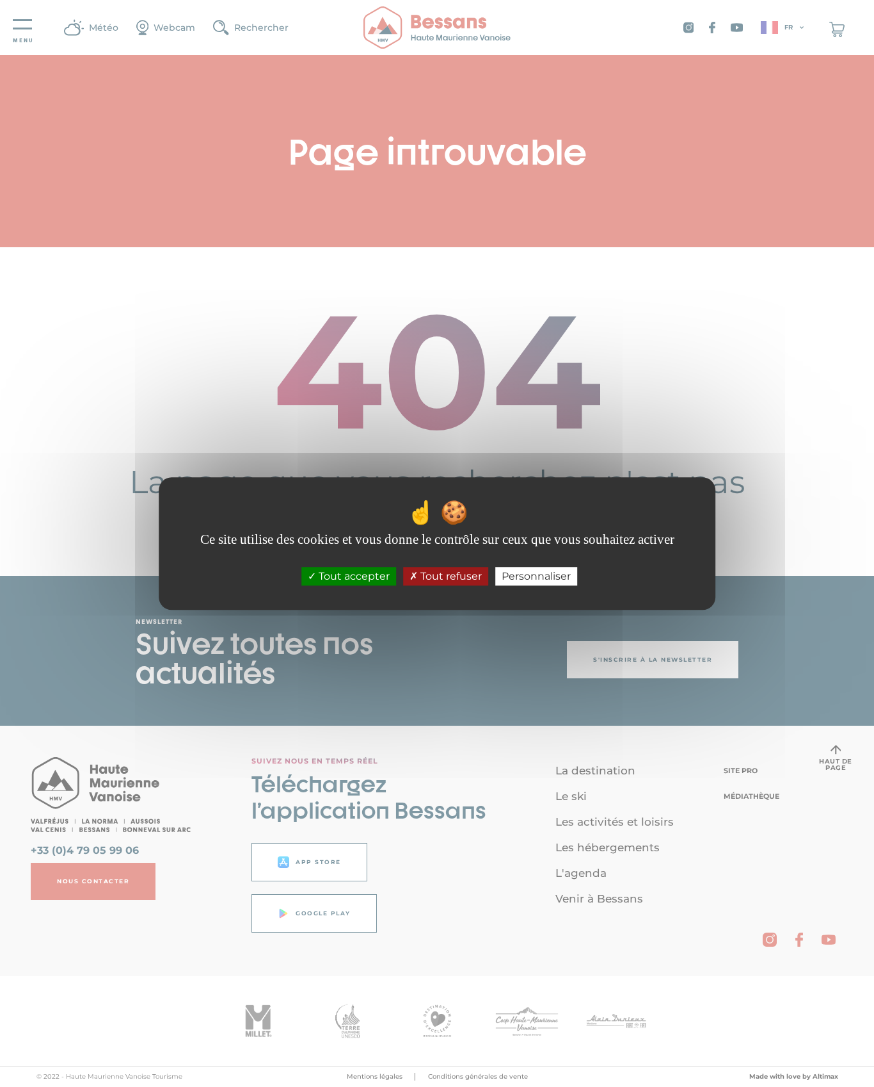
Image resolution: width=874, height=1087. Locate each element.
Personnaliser (536, 576)
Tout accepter (353, 576)
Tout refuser (450, 576)
